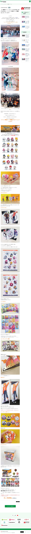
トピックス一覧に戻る (10, 506)
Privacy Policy (13, 532)
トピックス (4, 4)
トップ (1, 4)
